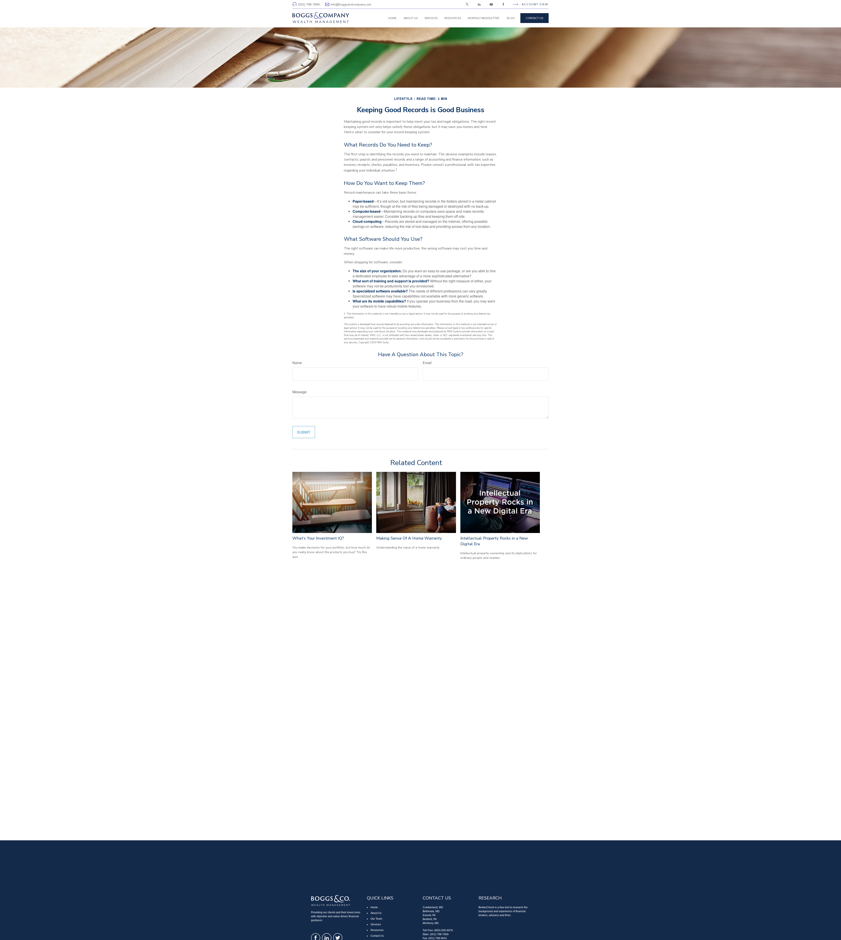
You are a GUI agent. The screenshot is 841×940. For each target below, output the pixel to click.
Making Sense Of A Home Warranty (409, 538)
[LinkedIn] (479, 4)
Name (297, 362)
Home (374, 907)
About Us (376, 913)
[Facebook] (503, 4)
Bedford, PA (430, 919)
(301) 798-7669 (309, 4)
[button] (392, 18)
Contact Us (377, 935)
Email (427, 362)
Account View (535, 4)
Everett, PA (429, 915)
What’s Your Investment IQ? (318, 538)
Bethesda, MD (431, 911)
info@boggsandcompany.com (350, 4)
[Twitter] (467, 4)
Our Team (376, 918)
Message (299, 391)
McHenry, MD (431, 923)
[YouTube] (491, 4)
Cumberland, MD (433, 907)
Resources (377, 930)
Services (376, 924)
